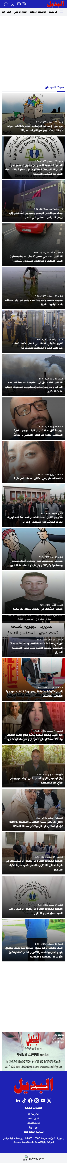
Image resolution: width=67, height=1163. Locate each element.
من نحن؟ (33, 1127)
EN (18, 4)
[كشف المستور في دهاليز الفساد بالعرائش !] (33, 462)
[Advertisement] (33, 49)
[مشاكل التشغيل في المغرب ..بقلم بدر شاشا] (33, 592)
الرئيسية (52, 12)
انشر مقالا (33, 1114)
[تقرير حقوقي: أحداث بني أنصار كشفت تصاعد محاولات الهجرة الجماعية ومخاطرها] (33, 331)
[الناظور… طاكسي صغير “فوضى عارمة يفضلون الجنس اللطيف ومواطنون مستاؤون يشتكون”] (33, 244)
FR (23, 4)
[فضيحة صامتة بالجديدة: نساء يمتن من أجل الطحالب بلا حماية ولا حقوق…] (33, 288)
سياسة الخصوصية (34, 1132)
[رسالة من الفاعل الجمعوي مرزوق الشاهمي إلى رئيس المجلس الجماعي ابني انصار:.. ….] (33, 201)
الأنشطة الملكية (38, 12)
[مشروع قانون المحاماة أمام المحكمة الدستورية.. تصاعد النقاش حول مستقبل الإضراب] (33, 505)
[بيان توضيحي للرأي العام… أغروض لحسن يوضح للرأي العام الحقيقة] (33, 766)
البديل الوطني (20, 12)
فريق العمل (33, 1123)
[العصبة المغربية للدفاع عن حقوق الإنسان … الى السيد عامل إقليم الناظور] (33, 897)
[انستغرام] (36, 1100)
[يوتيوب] (42, 1100)
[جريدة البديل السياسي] (55, 4)
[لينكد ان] (17, 1100)
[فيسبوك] (30, 1100)
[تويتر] (49, 1100)
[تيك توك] (24, 1100)
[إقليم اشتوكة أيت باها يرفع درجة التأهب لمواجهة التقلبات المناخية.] (33, 679)
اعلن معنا (33, 1118)
